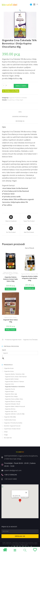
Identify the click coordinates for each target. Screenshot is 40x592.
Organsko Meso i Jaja (11, 394)
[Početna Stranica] (2, 339)
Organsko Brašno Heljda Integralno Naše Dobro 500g (29, 278)
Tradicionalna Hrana (10, 420)
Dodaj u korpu (21, 86)
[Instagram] (11, 546)
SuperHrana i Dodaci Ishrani (12, 429)
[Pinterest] (17, 546)
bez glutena (10, 100)
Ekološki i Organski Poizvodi (12, 426)
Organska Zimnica (10, 409)
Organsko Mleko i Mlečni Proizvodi (15, 406)
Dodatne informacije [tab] (20, 116)
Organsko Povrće (10, 389)
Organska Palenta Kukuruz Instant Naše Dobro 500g (10, 279)
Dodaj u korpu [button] (10, 289)
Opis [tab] (20, 112)
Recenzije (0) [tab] (20, 121)
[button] (20, 10)
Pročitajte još (29, 288)
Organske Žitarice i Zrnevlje (12, 401)
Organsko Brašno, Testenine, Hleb (29, 274)
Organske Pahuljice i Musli (12, 404)
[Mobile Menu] (33, 4)
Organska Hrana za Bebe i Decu (11, 274)
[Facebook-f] (8, 546)
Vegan (21, 100)
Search (4, 350)
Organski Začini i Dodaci (10, 317)
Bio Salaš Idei (8, 438)
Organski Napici (9, 391)
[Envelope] (25, 546)
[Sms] (31, 546)
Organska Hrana (9, 371)
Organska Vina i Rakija (11, 396)
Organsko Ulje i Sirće (11, 411)
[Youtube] (14, 546)
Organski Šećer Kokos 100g (10, 321)
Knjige (6, 435)
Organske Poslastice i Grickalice (18, 97)
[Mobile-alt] (28, 546)
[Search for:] (36, 4)
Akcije (5, 432)
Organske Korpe (8, 368)
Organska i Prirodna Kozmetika (13, 423)
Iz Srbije (16, 100)
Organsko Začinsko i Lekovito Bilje (14, 414)
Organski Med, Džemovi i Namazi (14, 381)
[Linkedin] (22, 546)
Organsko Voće (9, 384)
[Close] (26, 492)
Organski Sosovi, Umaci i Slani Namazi (16, 376)
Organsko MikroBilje (10, 417)
